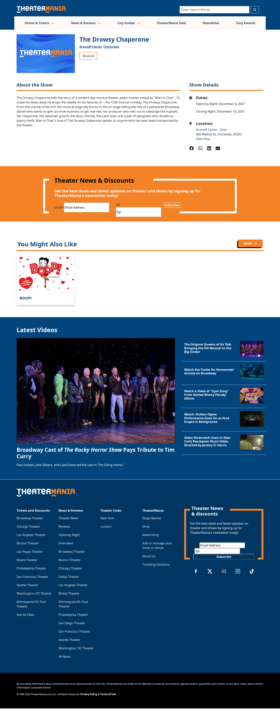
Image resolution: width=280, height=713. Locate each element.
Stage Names (151, 518)
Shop (146, 526)
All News (64, 656)
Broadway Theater (30, 518)
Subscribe (172, 205)
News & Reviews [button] (83, 23)
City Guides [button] (126, 23)
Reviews (64, 526)
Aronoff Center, (90, 47)
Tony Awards (245, 23)
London (105, 526)
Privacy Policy (88, 694)
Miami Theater (27, 560)
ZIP (118, 205)
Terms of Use (108, 694)
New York (107, 518)
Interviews (66, 543)
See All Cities (25, 615)
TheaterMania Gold (171, 23)
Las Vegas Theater (30, 551)
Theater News (68, 518)
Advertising (150, 535)
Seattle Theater (27, 585)
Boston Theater (28, 543)
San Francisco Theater (32, 577)
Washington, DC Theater (34, 593)
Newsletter (210, 23)
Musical (88, 56)
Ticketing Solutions (156, 564)
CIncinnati (111, 47)
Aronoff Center (207, 130)
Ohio (223, 130)
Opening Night (69, 535)
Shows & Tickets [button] (37, 23)
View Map (203, 139)
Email (59, 207)
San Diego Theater (71, 623)
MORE (248, 243)
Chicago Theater (28, 526)
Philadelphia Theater (31, 568)
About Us (149, 556)
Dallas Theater (68, 577)
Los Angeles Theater (31, 535)
